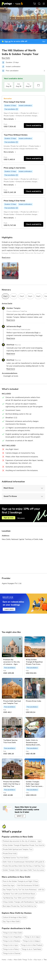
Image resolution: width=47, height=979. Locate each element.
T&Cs (43, 41)
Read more (6, 257)
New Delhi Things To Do (23, 960)
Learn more (9, 609)
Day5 (38, 296)
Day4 (30, 296)
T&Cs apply (21, 518)
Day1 (5, 296)
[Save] (20, 639)
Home (4, 960)
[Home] (12, 3)
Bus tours (37, 960)
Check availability (33, 125)
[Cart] (34, 4)
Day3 (22, 296)
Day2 (14, 296)
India (10, 960)
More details (9, 119)
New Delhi (6, 58)
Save (19, 816)
